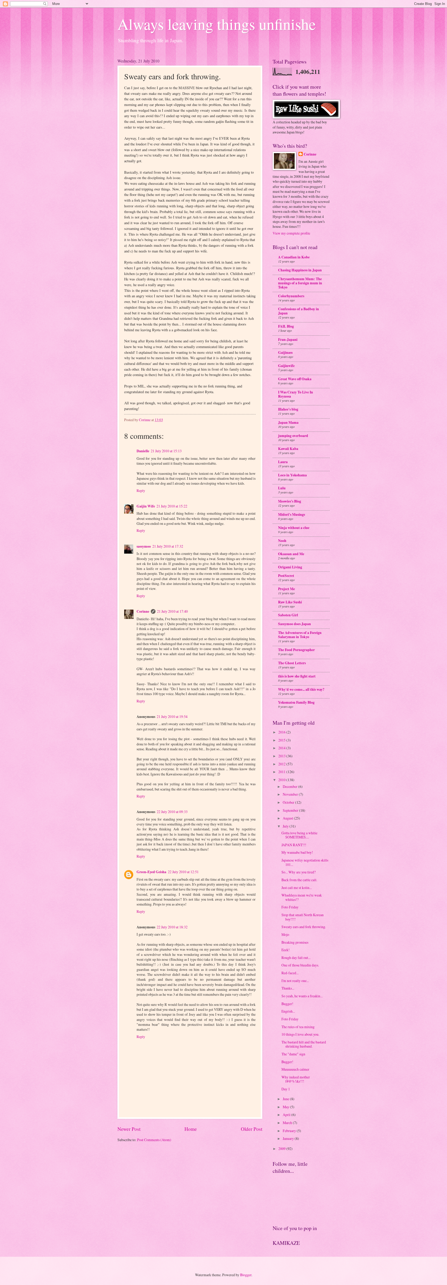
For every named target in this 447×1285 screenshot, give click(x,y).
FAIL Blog (286, 326)
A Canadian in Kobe (294, 257)
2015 (282, 740)
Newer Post (128, 1129)
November (291, 794)
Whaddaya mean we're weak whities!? (301, 897)
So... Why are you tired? (298, 872)
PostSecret (286, 575)
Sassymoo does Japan (294, 623)
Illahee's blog (288, 409)
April (287, 1114)
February (290, 1130)
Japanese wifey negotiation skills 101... (304, 862)
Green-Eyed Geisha (151, 871)
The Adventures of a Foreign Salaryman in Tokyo (300, 634)
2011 (282, 771)
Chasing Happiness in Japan (300, 270)
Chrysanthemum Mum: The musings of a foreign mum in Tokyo (300, 283)
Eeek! (285, 949)
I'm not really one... (295, 980)
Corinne (143, 611)
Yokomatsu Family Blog (296, 702)
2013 (282, 755)
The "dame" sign (293, 1053)
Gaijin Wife (146, 506)
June (286, 1098)
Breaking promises (294, 942)
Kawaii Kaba (288, 448)
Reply (141, 490)
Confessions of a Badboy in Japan (298, 311)
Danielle (143, 451)
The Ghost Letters (292, 663)
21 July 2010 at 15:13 (166, 450)
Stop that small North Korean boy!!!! (302, 917)
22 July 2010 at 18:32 (172, 926)
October (289, 802)
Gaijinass (285, 352)
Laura (283, 461)
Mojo (285, 934)
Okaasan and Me (291, 553)
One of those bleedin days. (300, 965)
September (291, 810)
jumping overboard (293, 435)
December (290, 786)
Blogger (245, 1274)
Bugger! (287, 1003)
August (288, 818)
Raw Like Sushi (290, 602)
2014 (282, 747)
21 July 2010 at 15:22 (172, 506)
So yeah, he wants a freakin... (302, 995)
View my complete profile (291, 233)
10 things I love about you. (300, 1034)
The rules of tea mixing (298, 1026)
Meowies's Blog (289, 501)
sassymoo (144, 546)
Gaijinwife (286, 365)
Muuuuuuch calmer (295, 1069)
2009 (282, 1148)
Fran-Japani (287, 339)
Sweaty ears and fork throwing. (303, 926)
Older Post (251, 1129)
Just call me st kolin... (296, 887)
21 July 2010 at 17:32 (167, 546)
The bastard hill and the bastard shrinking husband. (303, 1044)
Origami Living (290, 567)
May (286, 1106)
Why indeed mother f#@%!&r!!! (295, 1079)
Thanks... (287, 988)
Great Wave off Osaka (294, 379)
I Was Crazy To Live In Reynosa (295, 394)
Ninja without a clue (293, 527)
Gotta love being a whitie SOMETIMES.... (299, 835)
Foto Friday (290, 907)
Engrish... (288, 1011)
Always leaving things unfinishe (216, 23)
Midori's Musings (291, 514)
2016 (282, 732)
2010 (282, 779)
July (286, 826)
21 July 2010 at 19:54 (172, 716)
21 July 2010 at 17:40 (172, 611)
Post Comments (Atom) (154, 1139)
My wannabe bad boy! (297, 852)
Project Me (286, 588)
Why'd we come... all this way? (301, 689)
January (289, 1138)
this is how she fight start (297, 676)
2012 (282, 763)
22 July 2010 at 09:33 (172, 811)
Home (190, 1129)
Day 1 (285, 1088)
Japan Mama (288, 422)
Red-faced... (290, 972)
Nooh (282, 540)
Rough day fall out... (295, 957)
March (288, 1122)
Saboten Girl (288, 615)
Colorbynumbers (291, 296)
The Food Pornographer (296, 649)
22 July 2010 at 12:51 (183, 871)
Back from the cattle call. (299, 879)
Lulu (282, 488)
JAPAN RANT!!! (293, 844)
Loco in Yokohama (292, 475)
